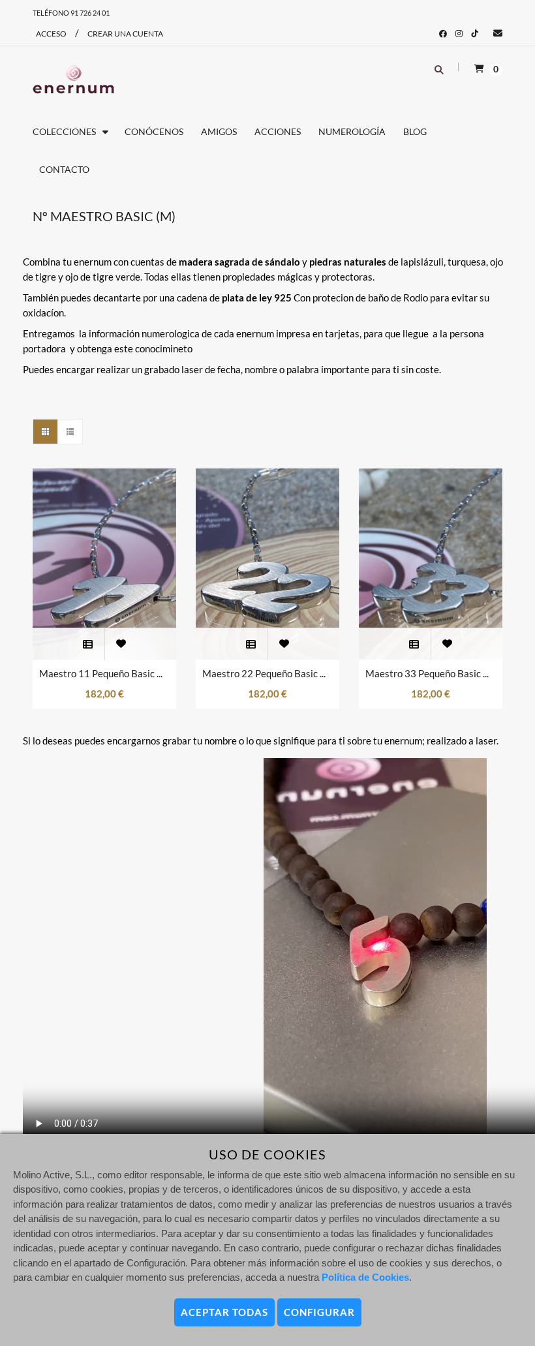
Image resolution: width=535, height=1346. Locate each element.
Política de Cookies (365, 1277)
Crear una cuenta (125, 33)
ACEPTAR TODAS (224, 1312)
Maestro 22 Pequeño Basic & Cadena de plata (267, 673)
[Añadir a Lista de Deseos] (120, 644)
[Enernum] (73, 79)
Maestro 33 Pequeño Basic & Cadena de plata (430, 673)
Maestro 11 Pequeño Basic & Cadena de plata (104, 673)
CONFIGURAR (319, 1312)
